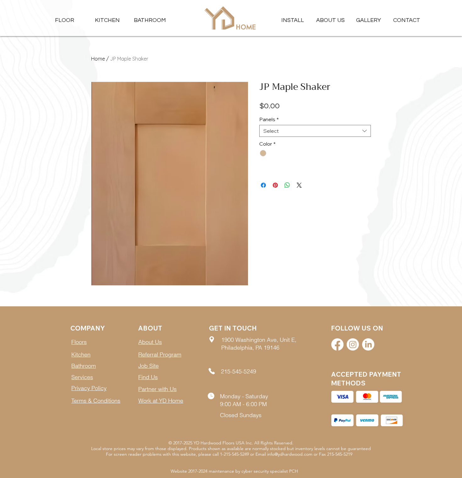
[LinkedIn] (368, 344)
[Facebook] (337, 344)
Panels (269, 119)
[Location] (212, 339)
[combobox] (315, 131)
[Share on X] (299, 185)
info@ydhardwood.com (289, 454)
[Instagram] (353, 344)
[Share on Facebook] (263, 185)
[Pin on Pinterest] (275, 185)
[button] (368, 20)
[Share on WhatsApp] (287, 185)
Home (98, 59)
